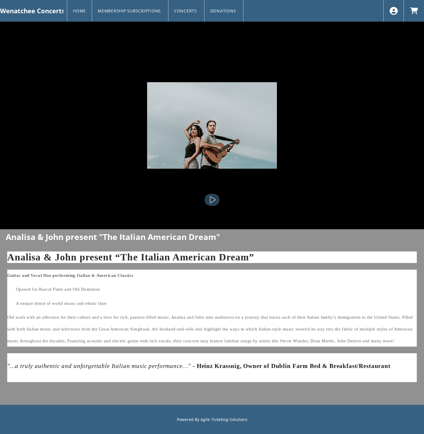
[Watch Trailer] (212, 200)
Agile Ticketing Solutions (223, 419)
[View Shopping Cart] (414, 11)
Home (79, 11)
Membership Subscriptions (130, 11)
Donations (224, 11)
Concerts (186, 11)
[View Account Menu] (393, 11)
